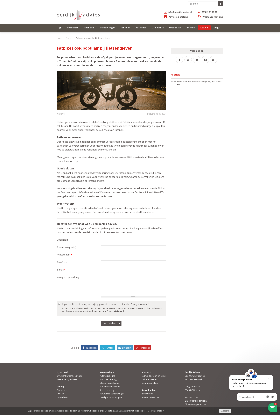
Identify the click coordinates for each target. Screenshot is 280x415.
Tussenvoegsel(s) (66, 247)
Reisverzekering (107, 390)
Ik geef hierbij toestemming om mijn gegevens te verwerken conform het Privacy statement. (105, 304)
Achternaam (64, 254)
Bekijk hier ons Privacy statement (108, 311)
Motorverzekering (108, 379)
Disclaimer (62, 390)
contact (116, 232)
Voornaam (62, 239)
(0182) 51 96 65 (209, 12)
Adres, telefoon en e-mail (154, 375)
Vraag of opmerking (68, 277)
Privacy (60, 393)
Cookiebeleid (63, 397)
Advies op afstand (178, 16)
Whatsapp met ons (213, 16)
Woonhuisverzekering (110, 386)
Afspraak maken (150, 383)
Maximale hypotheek (67, 379)
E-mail (61, 269)
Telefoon (62, 262)
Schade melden (149, 379)
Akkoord (225, 411)
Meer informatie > (156, 411)
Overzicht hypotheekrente (69, 375)
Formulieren (148, 393)
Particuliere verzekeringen (112, 393)
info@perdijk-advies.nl (180, 12)
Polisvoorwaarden (150, 397)
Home (59, 38)
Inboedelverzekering (109, 383)
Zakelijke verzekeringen (111, 397)
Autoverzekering (107, 375)
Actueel (69, 38)
